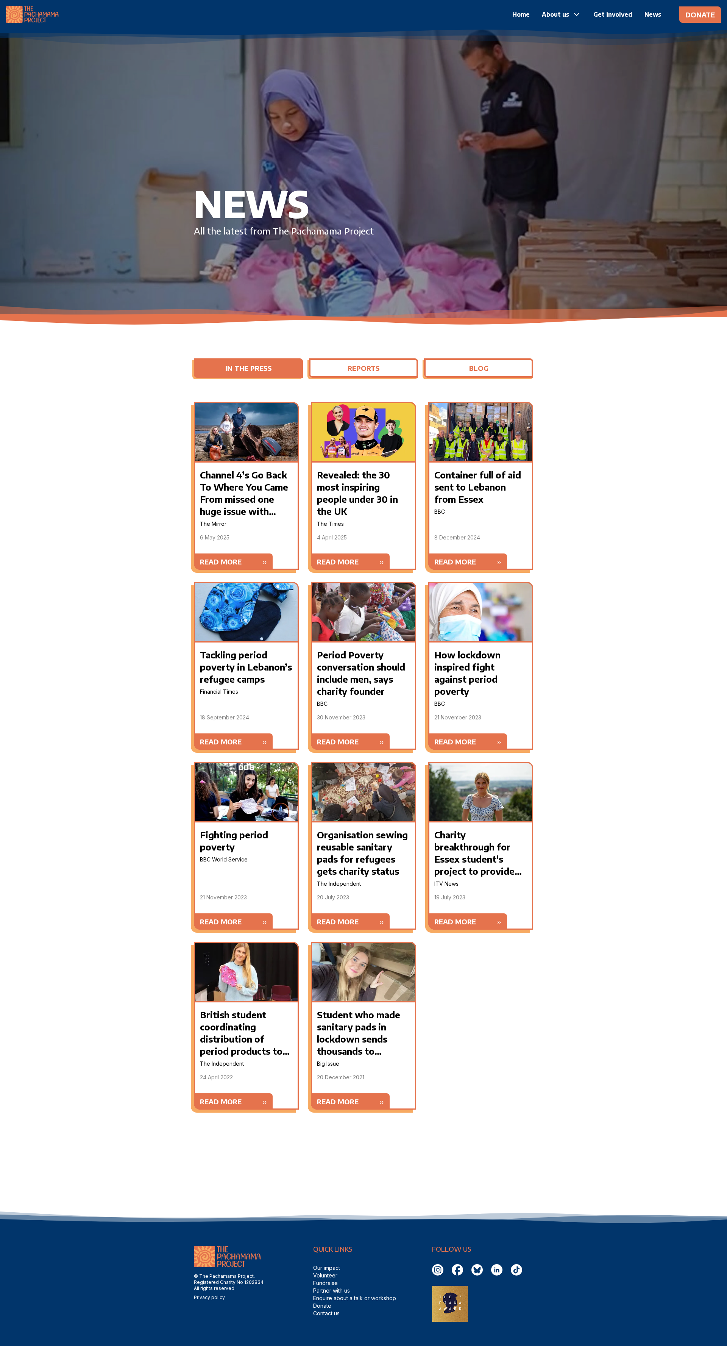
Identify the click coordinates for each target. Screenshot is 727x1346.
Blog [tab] (478, 368)
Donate (700, 14)
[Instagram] (438, 1270)
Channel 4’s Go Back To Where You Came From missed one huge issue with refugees (244, 499)
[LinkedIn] (497, 1270)
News (652, 14)
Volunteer (325, 1275)
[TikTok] (517, 1270)
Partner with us (331, 1290)
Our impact (326, 1268)
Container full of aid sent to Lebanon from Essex (477, 487)
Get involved (612, 14)
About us (555, 14)
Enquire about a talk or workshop (354, 1298)
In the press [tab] (248, 368)
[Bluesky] (477, 1270)
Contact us (326, 1313)
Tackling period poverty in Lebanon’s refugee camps (246, 667)
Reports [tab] (364, 368)
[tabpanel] (363, 756)
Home (521, 14)
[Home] (32, 14)
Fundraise (325, 1283)
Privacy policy (209, 1297)
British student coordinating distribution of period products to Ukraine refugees (241, 1039)
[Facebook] (458, 1270)
